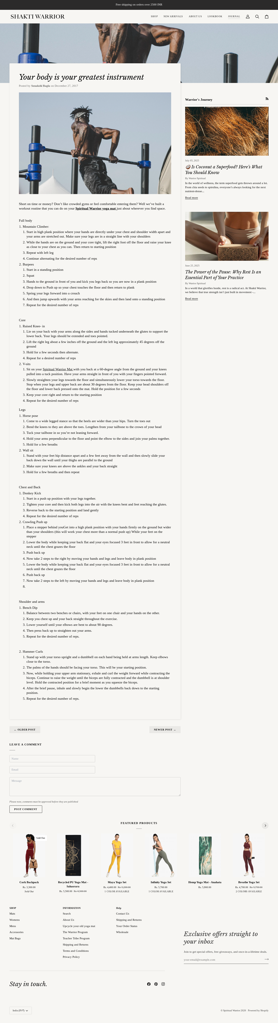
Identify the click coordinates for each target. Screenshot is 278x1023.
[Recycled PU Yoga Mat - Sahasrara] (73, 855)
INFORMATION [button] (72, 908)
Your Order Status (126, 926)
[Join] (265, 959)
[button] (154, 16)
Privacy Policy (71, 956)
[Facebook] (149, 984)
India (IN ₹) (18, 1010)
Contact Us (122, 913)
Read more (191, 197)
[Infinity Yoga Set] (161, 855)
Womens (14, 919)
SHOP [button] (12, 908)
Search (67, 913)
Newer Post (165, 729)
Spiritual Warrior (231, 1010)
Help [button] (118, 908)
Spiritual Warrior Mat (58, 369)
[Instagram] (163, 984)
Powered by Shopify (258, 1010)
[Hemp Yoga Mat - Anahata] (204, 855)
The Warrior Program (75, 932)
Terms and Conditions (76, 950)
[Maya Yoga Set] (117, 855)
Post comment (25, 809)
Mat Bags (15, 938)
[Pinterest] (156, 984)
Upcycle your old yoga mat (79, 926)
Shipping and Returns (75, 944)
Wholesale (122, 932)
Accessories (16, 932)
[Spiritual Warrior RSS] (267, 98)
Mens (12, 926)
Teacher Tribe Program (76, 938)
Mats (12, 913)
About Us (68, 919)
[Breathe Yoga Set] (249, 855)
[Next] (265, 825)
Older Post (25, 729)
